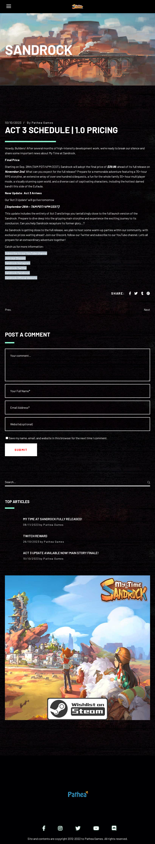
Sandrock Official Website (21, 278)
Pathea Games (42, 122)
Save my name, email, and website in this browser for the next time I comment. (58, 438)
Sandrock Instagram (17, 263)
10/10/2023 (13, 122)
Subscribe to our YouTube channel (26, 253)
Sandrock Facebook (17, 273)
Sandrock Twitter (16, 268)
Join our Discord (15, 258)
